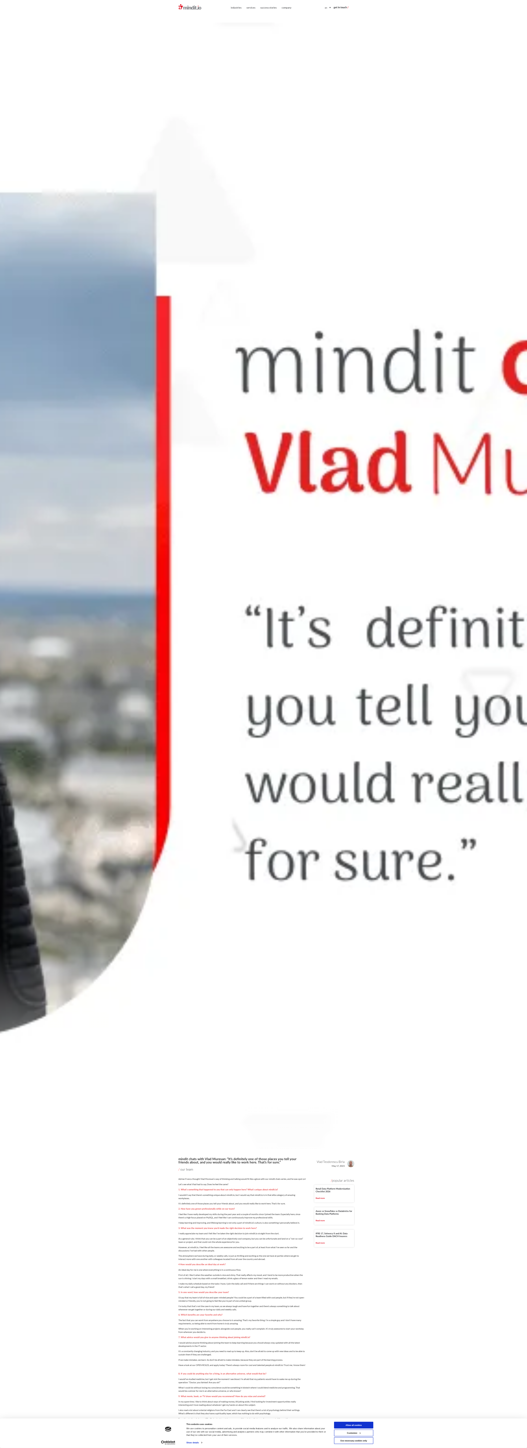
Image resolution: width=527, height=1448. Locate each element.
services (250, 7)
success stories (268, 7)
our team (186, 1169)
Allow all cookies (354, 1425)
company (286, 7)
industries (236, 7)
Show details (192, 1442)
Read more (320, 1198)
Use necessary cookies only (353, 1440)
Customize (352, 1433)
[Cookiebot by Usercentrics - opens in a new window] (168, 1443)
